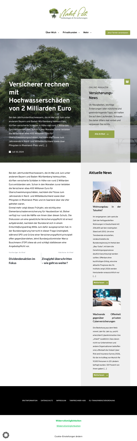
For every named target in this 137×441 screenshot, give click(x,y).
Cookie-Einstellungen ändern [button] (68, 436)
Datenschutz (47, 401)
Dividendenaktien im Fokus (22, 261)
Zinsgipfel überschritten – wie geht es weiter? (57, 261)
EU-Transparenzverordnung (102, 401)
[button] (6, 435)
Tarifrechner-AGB (77, 401)
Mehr (86, 32)
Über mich (51, 32)
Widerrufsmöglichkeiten (69, 426)
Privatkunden (70, 32)
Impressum (61, 401)
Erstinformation (29, 401)
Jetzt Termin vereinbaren (117, 33)
